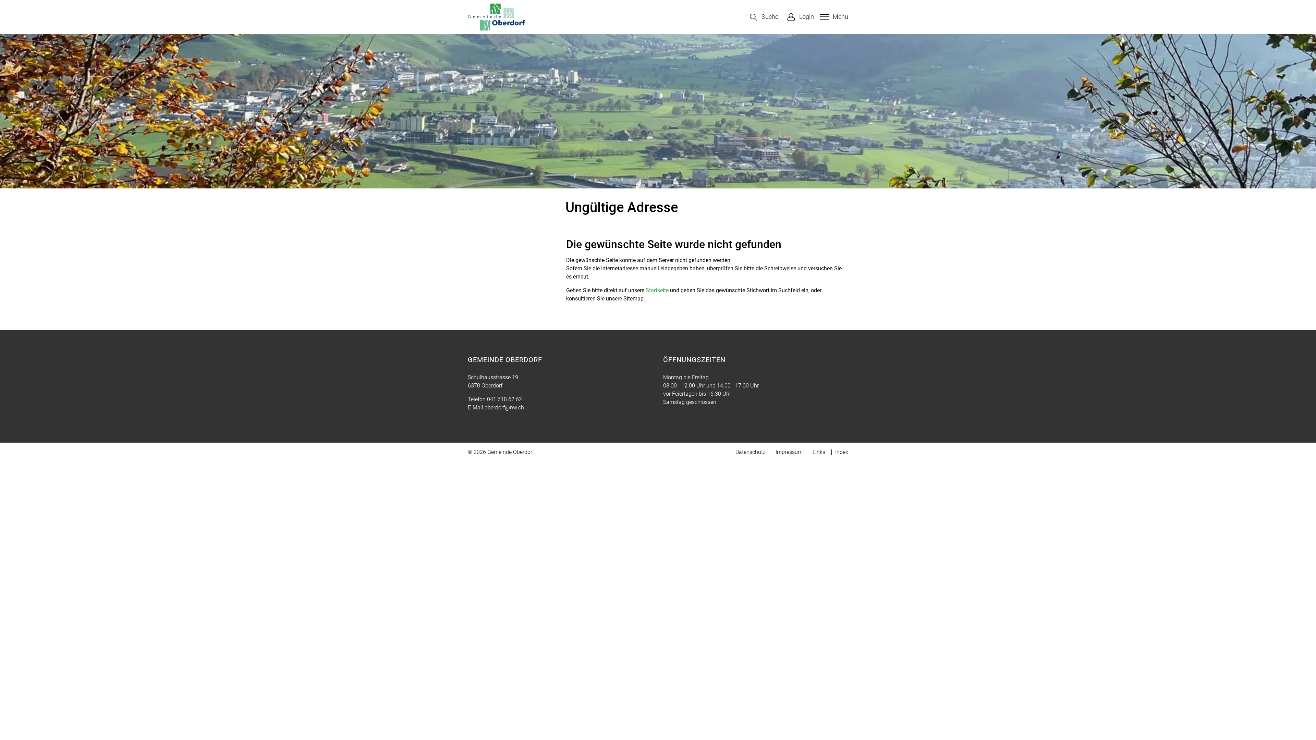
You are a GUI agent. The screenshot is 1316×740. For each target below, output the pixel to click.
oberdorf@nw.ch (504, 407)
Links (819, 452)
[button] (764, 17)
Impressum (789, 452)
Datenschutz (750, 452)
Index (841, 452)
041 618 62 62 (504, 399)
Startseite (657, 290)
